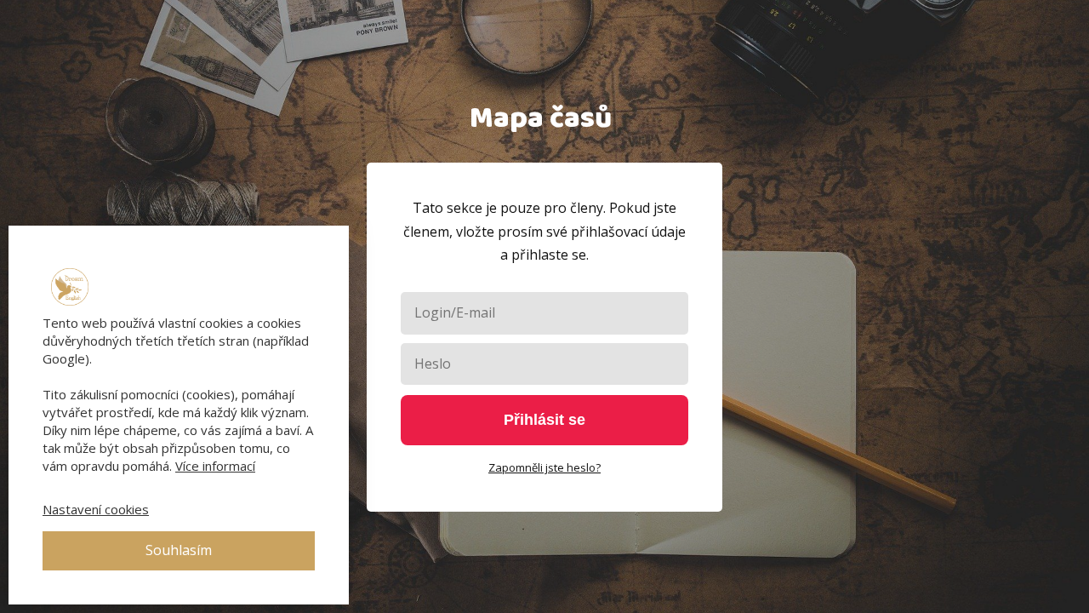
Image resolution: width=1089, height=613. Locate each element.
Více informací (215, 465)
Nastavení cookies (96, 509)
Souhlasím (178, 550)
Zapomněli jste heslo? (544, 467)
